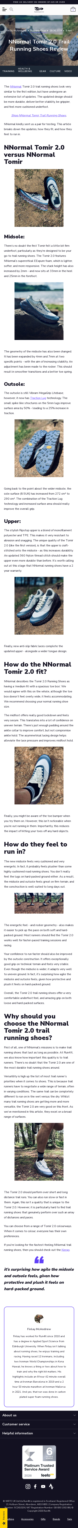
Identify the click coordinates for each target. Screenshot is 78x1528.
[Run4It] (39, 10)
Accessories (27, 1519)
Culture (55, 71)
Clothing (9, 1519)
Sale (69, 1519)
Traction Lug (38, 398)
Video (68, 71)
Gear (42, 71)
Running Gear (38, 30)
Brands (56, 1519)
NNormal (16, 87)
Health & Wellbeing (25, 70)
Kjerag (65, 1250)
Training (8, 71)
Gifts (43, 1519)
